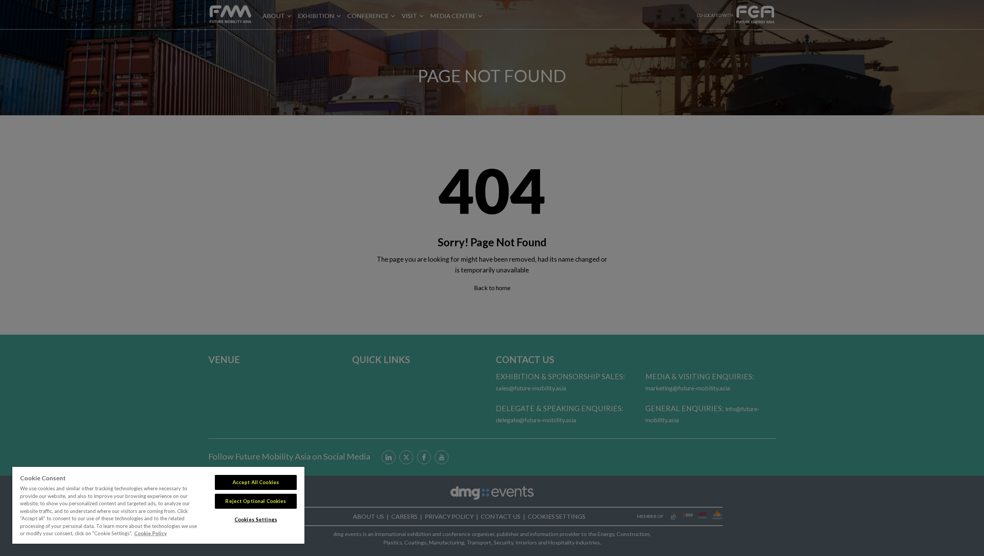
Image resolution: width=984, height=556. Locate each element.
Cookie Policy (150, 533)
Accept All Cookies (256, 482)
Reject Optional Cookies (255, 501)
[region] (158, 505)
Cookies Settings (255, 519)
